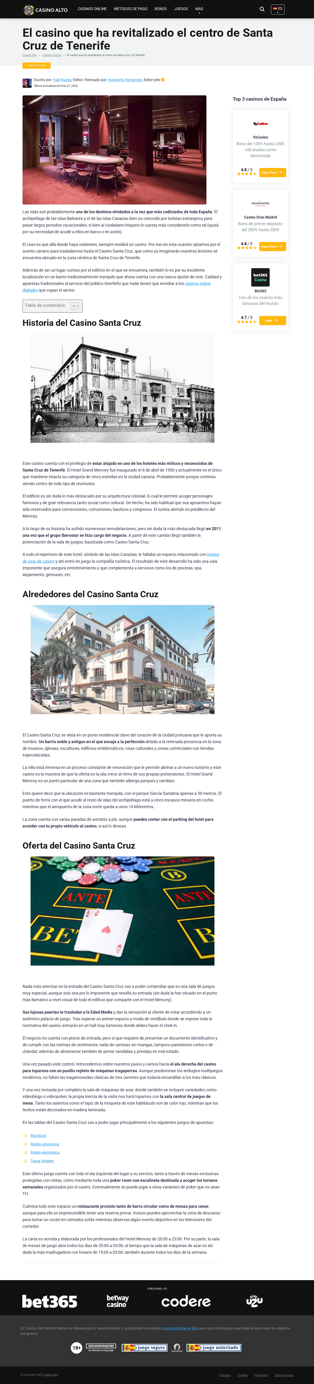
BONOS (161, 9)
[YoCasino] (260, 131)
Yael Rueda (62, 80)
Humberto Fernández (125, 80)
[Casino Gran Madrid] (260, 211)
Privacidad (261, 1375)
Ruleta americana (45, 1144)
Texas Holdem (42, 1161)
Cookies (243, 1375)
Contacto (225, 1375)
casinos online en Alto (180, 1328)
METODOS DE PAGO (130, 9)
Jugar (269, 320)
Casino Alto (30, 55)
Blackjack (38, 1136)
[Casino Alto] (47, 8)
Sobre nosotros (284, 1375)
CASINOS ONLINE (92, 9)
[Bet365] (260, 285)
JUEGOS (181, 9)
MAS (199, 9)
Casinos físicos (52, 55)
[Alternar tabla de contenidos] (72, 306)
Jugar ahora (269, 172)
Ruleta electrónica (45, 1152)
